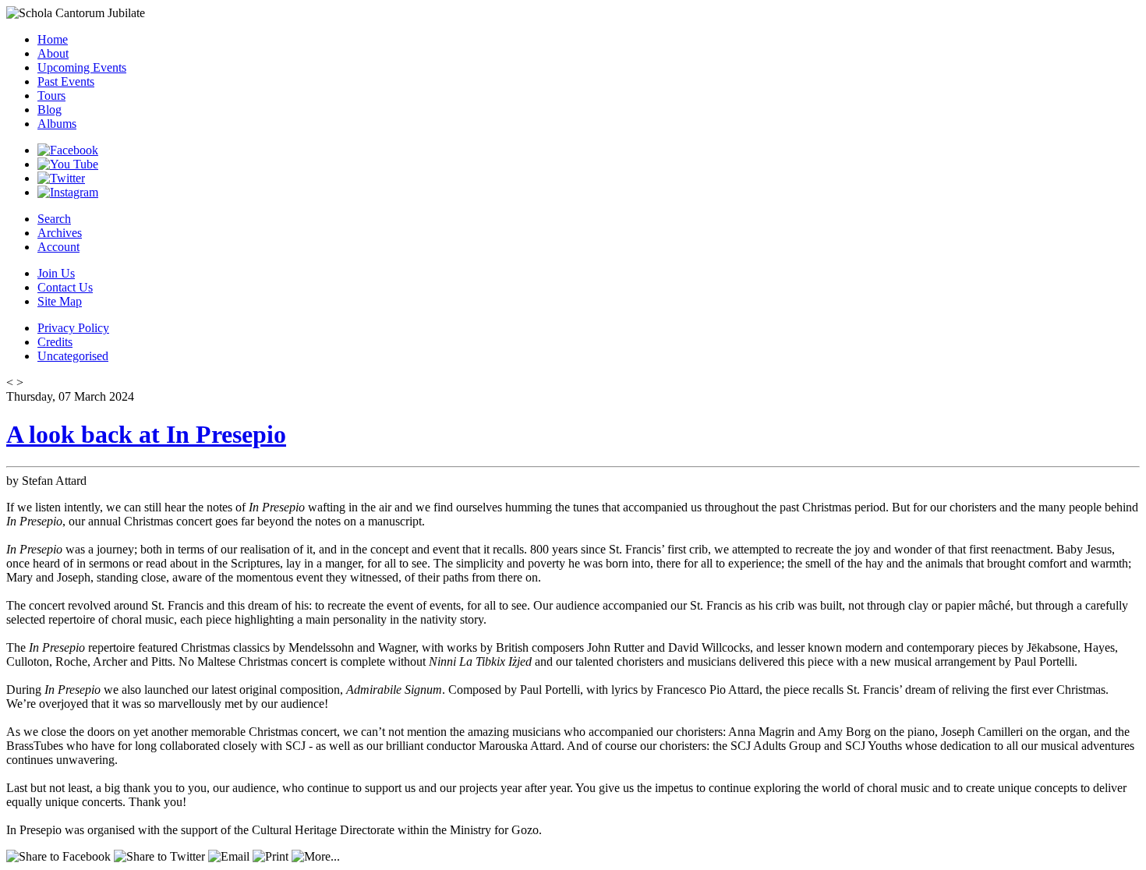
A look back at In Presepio (146, 434)
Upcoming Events (81, 67)
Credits (55, 341)
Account (58, 246)
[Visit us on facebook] (67, 150)
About (53, 53)
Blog (49, 109)
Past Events (65, 81)
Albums (56, 123)
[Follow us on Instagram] (67, 192)
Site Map (59, 301)
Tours (51, 95)
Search (54, 218)
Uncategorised (72, 355)
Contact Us (65, 287)
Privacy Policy (73, 327)
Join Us (56, 273)
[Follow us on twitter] (61, 178)
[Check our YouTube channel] (67, 164)
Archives (59, 232)
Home (52, 39)
